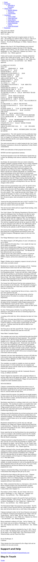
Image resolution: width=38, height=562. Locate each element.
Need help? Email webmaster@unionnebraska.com (15, 552)
